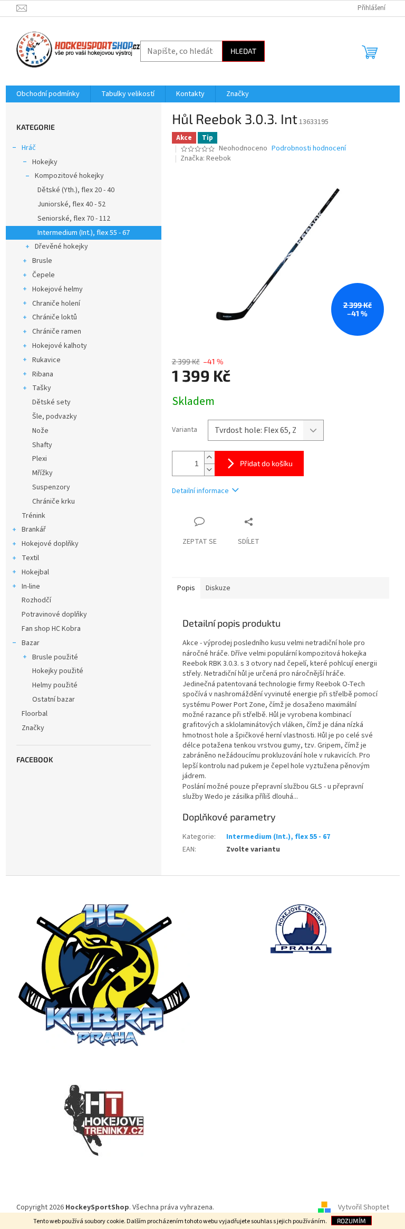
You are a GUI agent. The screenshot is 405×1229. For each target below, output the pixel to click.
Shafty (42, 445)
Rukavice (46, 360)
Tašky (41, 388)
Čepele (43, 275)
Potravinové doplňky (54, 614)
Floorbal (34, 713)
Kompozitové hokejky (69, 176)
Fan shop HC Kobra (51, 628)
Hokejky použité (57, 671)
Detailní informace (200, 491)
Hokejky (44, 162)
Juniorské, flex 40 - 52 (71, 204)
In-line (31, 586)
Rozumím (351, 1220)
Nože (40, 431)
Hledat (243, 50)
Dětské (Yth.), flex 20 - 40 (75, 190)
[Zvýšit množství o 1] (209, 457)
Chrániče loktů (54, 317)
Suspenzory (51, 487)
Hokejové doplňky (50, 543)
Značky (33, 728)
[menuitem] (48, 94)
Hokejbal (35, 572)
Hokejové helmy (57, 289)
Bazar (31, 643)
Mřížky (42, 473)
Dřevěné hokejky (61, 246)
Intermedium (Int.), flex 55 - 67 (83, 233)
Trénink (33, 515)
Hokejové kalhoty (59, 346)
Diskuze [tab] (218, 588)
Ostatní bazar (53, 699)
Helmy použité (55, 685)
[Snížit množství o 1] (209, 470)
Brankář (34, 529)
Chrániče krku (53, 501)
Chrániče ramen (56, 331)
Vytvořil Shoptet (363, 1207)
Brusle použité (55, 657)
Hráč (29, 148)
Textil (30, 558)
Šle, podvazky (54, 416)
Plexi (39, 458)
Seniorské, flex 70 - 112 (73, 218)
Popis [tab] (186, 588)
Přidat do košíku (266, 463)
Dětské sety (51, 402)
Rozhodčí (36, 600)
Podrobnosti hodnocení (309, 149)
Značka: (205, 158)
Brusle (42, 261)
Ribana (42, 374)
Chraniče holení (56, 303)
